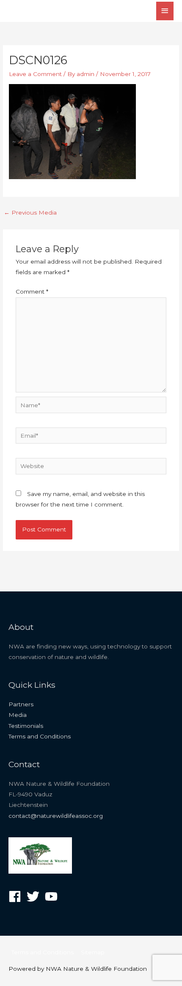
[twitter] (35, 896)
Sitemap (93, 952)
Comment (32, 291)
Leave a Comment (35, 74)
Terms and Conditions (39, 736)
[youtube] (53, 896)
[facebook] (16, 896)
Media (17, 714)
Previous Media (30, 212)
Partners (20, 704)
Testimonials (25, 725)
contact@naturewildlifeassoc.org (55, 815)
